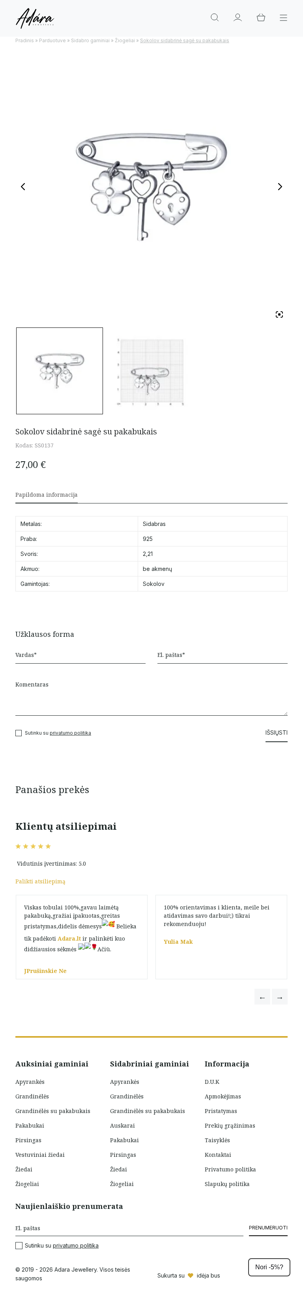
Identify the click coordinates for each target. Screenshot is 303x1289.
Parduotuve (52, 40)
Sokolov (154, 583)
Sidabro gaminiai (90, 40)
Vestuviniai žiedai (40, 1154)
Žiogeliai (125, 40)
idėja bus (208, 1275)
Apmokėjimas (223, 1096)
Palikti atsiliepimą (40, 881)
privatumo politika (70, 733)
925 (148, 538)
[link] (69, 938)
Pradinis (24, 40)
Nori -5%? (269, 1267)
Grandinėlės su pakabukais (52, 1111)
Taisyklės (217, 1140)
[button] (262, 997)
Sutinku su (62, 1245)
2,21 (148, 553)
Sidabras (154, 523)
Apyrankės (30, 1081)
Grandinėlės (32, 1096)
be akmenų (157, 568)
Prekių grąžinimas (230, 1125)
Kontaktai (218, 1154)
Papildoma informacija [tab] (46, 494)
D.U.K (212, 1081)
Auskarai (122, 1125)
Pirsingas (28, 1140)
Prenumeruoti (268, 1228)
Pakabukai (29, 1125)
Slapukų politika (227, 1184)
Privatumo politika (230, 1169)
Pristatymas (221, 1111)
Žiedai (23, 1169)
